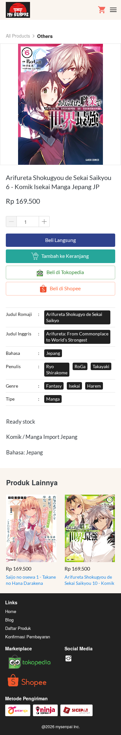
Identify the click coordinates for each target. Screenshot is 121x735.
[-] (68, 659)
